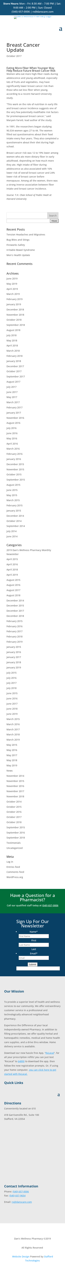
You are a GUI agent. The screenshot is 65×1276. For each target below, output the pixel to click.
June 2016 (12, 433)
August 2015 (13, 484)
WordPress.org (14, 877)
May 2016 (11, 438)
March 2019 (13, 294)
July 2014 (11, 531)
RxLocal (50, 1052)
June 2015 (12, 490)
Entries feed (13, 866)
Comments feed (15, 871)
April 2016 (12, 443)
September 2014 (15, 526)
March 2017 (13, 402)
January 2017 (13, 412)
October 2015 (14, 474)
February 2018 (14, 355)
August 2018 (13, 330)
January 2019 (13, 304)
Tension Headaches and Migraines (25, 234)
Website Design (21, 1256)
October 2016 (14, 811)
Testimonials (13, 842)
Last (34, 949)
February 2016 (14, 453)
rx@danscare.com (43, 11)
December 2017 (15, 366)
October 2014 (14, 521)
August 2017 (13, 381)
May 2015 (11, 495)
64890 (21, 1061)
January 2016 (13, 459)
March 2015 (13, 500)
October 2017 (14, 56)
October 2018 (14, 319)
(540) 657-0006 (21, 11)
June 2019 (12, 278)
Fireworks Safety (15, 244)
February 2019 (14, 299)
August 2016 (13, 422)
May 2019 (11, 283)
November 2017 (15, 791)
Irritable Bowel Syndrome (20, 249)
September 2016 (15, 832)
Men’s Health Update (18, 255)
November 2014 (15, 775)
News (9, 770)
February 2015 (14, 505)
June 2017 (12, 392)
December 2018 (15, 309)
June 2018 (12, 708)
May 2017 (11, 397)
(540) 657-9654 (17, 1195)
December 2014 (15, 515)
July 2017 (11, 386)
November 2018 (15, 314)
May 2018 (11, 340)
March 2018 (13, 350)
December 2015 (15, 464)
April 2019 (12, 288)
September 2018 (15, 324)
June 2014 (12, 536)
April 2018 (12, 345)
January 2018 (13, 361)
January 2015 (13, 510)
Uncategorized (14, 848)
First (33, 940)
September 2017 (15, 376)
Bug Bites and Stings (18, 239)
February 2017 (14, 407)
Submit (32, 964)
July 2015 (11, 672)
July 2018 (11, 335)
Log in (9, 861)
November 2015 (15, 469)
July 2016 (11, 428)
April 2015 (12, 559)
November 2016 (15, 417)
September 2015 (15, 479)
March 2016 (13, 448)
